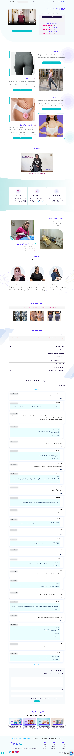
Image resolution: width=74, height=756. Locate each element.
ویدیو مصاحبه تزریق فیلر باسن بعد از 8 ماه (37, 173)
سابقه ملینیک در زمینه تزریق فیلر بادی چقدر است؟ (56, 353)
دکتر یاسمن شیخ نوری (56, 284)
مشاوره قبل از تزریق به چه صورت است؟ (57, 367)
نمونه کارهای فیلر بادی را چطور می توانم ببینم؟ (56, 370)
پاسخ (61, 398)
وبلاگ (34, 1)
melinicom (36, 738)
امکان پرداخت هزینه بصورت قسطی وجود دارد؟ (56, 334)
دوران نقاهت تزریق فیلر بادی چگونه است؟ (57, 356)
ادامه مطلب (54, 728)
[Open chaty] (71, 753)
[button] (37, 162)
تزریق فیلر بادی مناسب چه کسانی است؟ (57, 343)
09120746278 (12, 1)
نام (62, 689)
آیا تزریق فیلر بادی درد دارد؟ (59, 363)
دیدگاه (61, 675)
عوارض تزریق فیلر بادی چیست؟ (59, 346)
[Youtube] (13, 752)
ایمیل (62, 693)
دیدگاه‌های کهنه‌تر (37, 389)
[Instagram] (16, 752)
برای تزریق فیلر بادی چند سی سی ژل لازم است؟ (56, 350)
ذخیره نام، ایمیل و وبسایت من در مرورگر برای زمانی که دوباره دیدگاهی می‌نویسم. (47, 698)
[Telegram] (10, 752)
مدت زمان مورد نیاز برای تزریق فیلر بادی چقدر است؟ (55, 360)
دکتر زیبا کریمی (18, 284)
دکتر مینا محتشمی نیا (37, 284)
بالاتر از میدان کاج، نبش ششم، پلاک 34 (20, 738)
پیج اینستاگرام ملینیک (40, 201)
